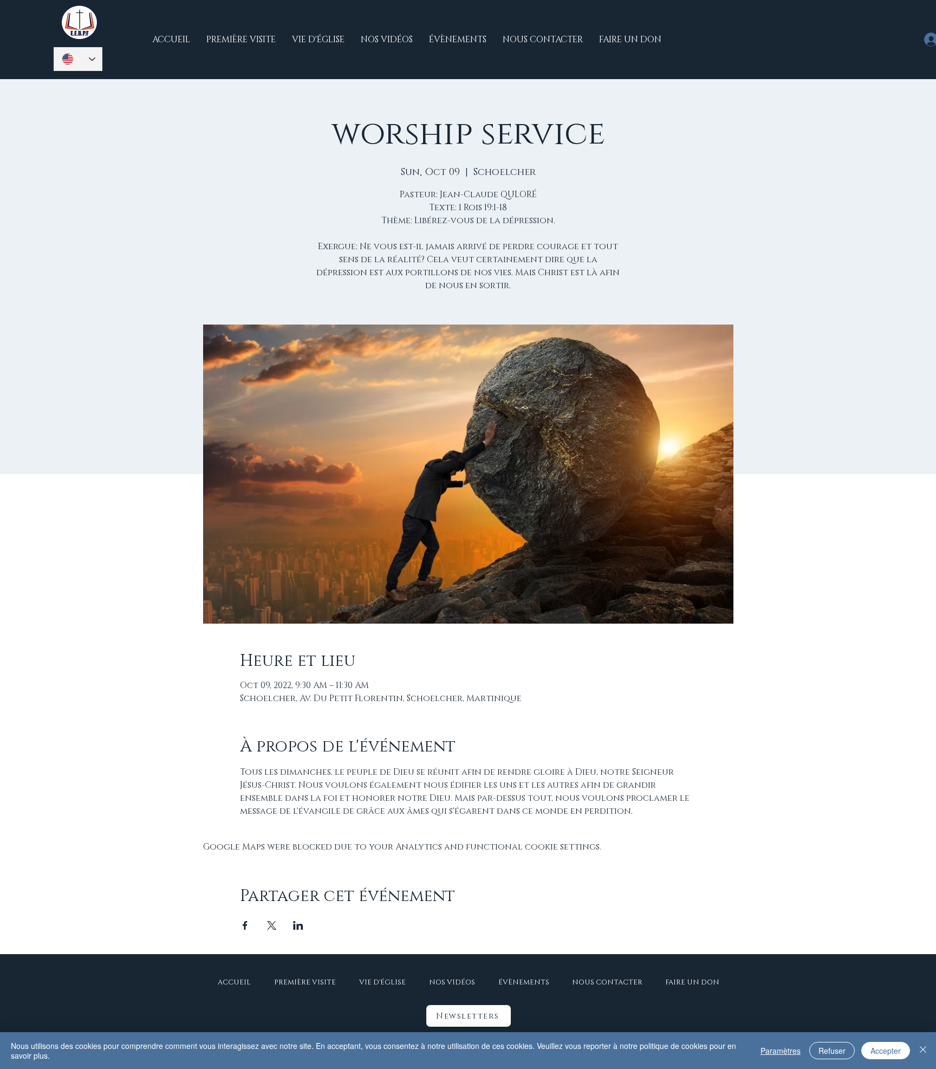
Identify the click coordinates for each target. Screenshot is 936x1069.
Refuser (832, 1050)
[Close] (922, 1050)
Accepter (885, 1050)
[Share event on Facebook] (245, 925)
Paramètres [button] (780, 1050)
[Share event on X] (271, 925)
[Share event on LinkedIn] (298, 925)
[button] (468, 1016)
